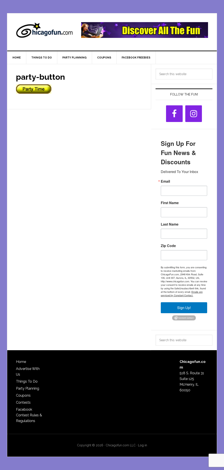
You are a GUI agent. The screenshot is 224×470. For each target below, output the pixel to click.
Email (165, 181)
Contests (23, 402)
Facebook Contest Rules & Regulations (29, 415)
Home (21, 362)
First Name (170, 203)
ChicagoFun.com (44, 32)
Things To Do (27, 381)
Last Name (169, 224)
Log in (142, 445)
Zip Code (168, 245)
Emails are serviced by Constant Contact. (182, 293)
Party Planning (27, 388)
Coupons (23, 395)
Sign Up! (184, 307)
